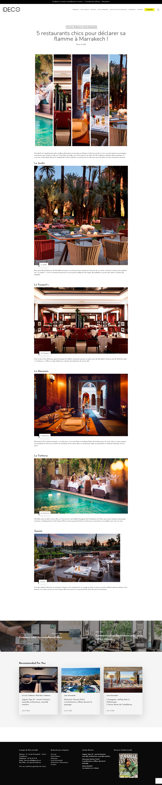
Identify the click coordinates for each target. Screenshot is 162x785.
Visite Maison (55, 756)
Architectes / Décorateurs (59, 762)
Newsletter (106, 1)
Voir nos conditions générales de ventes (32, 766)
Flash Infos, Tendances (43, 695)
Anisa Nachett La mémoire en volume (90, 767)
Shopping (54, 758)
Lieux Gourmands (90, 27)
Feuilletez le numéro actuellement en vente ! (67, 1)
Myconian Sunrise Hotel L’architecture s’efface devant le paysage (93, 761)
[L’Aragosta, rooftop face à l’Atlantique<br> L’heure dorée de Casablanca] (123, 691)
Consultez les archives (92, 1)
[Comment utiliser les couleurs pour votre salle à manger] (121, 636)
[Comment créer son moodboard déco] (40, 636)
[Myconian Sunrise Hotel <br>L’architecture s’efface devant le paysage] (80, 691)
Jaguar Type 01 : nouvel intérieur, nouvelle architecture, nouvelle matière (96, 755)
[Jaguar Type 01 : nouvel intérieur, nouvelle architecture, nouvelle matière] (38, 691)
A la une (53, 754)
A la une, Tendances (74, 27)
